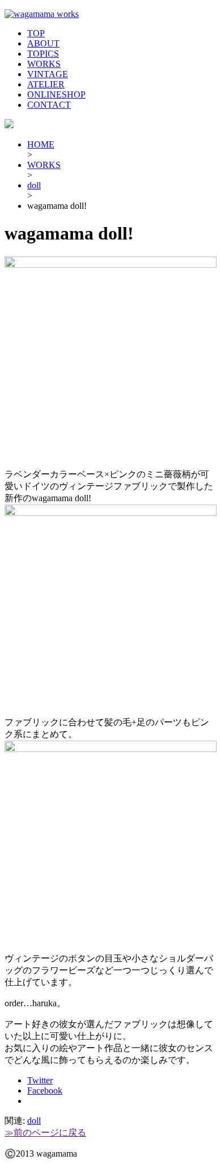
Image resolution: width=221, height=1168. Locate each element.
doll (34, 185)
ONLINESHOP (56, 94)
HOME (40, 144)
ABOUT (43, 43)
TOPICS (43, 53)
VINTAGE (47, 74)
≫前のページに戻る (45, 1132)
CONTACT (49, 105)
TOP (36, 33)
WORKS (44, 64)
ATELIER (46, 84)
